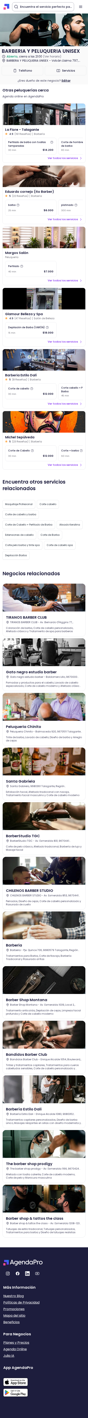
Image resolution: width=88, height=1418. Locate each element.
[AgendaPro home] (6, 7)
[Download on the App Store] (18, 1380)
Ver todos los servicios (63, 158)
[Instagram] (7, 1273)
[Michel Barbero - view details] (44, 422)
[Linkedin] (27, 1273)
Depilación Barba (16, 555)
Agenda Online (15, 1349)
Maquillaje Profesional (19, 504)
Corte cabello (47, 504)
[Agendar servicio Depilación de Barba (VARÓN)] (30, 330)
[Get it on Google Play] (18, 1391)
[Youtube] (37, 1273)
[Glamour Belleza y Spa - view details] (44, 298)
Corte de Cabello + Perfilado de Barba (28, 524)
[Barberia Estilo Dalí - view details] (44, 360)
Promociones (14, 1309)
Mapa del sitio (14, 1315)
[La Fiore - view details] (44, 114)
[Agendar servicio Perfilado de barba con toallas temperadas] (30, 146)
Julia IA (8, 1355)
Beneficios (11, 1322)
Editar (66, 81)
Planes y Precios (16, 1342)
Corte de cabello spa (60, 545)
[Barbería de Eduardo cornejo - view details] (44, 176)
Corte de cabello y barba (20, 514)
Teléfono (25, 71)
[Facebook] (17, 1273)
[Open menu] (81, 7)
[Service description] (51, 142)
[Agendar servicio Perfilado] (30, 269)
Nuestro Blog (13, 1296)
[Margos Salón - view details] (44, 237)
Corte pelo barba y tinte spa (22, 545)
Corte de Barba (50, 535)
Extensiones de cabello (19, 535)
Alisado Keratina (69, 524)
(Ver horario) (52, 56)
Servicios (68, 71)
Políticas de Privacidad (21, 1302)
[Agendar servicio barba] (30, 207)
